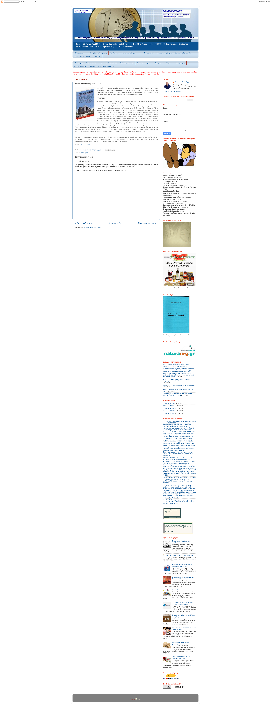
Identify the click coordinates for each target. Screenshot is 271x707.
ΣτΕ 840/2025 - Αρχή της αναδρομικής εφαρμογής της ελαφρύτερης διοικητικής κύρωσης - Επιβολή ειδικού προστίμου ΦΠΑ (179, 501)
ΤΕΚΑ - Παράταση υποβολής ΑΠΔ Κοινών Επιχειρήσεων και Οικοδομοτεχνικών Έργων (177, 380)
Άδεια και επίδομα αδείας (131, 53)
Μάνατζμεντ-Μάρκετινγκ (106, 66)
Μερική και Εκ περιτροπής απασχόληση (157, 53)
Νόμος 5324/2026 (169, 408)
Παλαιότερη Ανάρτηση (148, 223)
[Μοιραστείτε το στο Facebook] (112, 150)
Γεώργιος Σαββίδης (182, 82)
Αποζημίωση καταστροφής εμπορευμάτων (180, 643)
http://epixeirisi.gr (85, 145)
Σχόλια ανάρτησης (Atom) (92, 227)
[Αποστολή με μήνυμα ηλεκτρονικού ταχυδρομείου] (106, 150)
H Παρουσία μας (80, 53)
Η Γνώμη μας (158, 63)
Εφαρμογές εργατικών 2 (82, 56)
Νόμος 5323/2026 (169, 411)
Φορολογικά (79, 63)
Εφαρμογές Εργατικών (183, 53)
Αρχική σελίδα (115, 223)
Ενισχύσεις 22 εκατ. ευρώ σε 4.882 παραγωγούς (179, 385)
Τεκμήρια (98, 56)
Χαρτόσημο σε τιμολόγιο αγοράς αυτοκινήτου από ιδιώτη (182, 603)
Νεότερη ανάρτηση (83, 223)
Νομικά (168, 63)
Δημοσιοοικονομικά (143, 63)
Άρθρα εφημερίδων (127, 63)
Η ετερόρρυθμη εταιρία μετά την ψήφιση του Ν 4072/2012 (182, 565)
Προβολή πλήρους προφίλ (172, 91)
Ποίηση (92, 66)
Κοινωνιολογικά (91, 63)
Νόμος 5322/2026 (169, 413)
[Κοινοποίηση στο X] (110, 150)
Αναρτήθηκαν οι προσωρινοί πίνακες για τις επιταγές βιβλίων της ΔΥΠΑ (177, 394)
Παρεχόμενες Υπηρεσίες (98, 53)
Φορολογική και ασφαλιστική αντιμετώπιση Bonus (181, 657)
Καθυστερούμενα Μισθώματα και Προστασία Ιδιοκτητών (183, 578)
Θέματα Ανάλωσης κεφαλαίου (181, 590)
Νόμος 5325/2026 (169, 406)
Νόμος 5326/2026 (169, 403)
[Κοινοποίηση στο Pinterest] (114, 150)
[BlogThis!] (108, 150)
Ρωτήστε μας (114, 53)
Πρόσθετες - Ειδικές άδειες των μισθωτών (179, 555)
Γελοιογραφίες (180, 63)
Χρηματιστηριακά (80, 66)
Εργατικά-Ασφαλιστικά (109, 63)
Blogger (137, 699)
